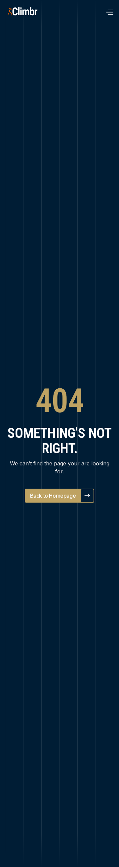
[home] (29, 11)
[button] (109, 12)
